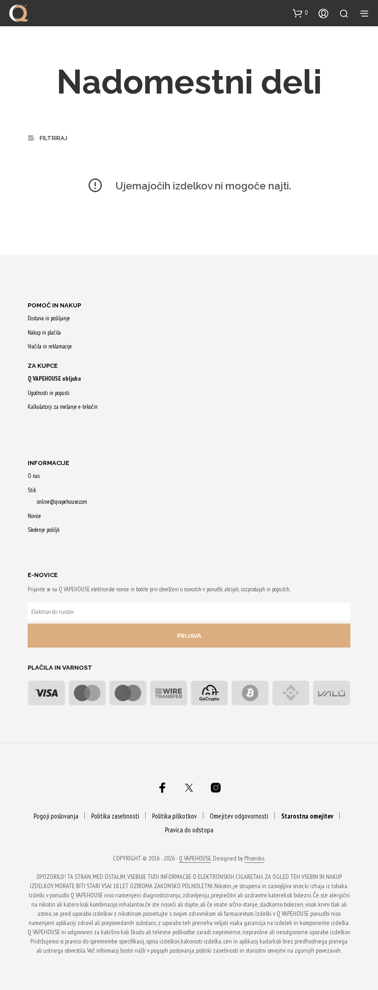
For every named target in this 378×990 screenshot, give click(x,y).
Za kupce (43, 365)
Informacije (48, 463)
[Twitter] (189, 787)
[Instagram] (215, 787)
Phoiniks (254, 858)
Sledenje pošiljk (43, 530)
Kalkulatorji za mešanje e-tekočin (63, 407)
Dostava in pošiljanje (49, 318)
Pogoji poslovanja (56, 816)
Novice (34, 516)
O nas (34, 476)
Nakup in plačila (44, 332)
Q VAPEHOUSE (195, 858)
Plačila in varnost (60, 667)
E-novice (43, 575)
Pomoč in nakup (54, 305)
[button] (300, 13)
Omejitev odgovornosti (239, 816)
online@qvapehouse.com (62, 502)
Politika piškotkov (174, 816)
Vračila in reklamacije (50, 346)
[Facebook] (162, 787)
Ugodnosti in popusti (49, 393)
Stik (32, 490)
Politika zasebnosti (115, 816)
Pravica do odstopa (189, 829)
